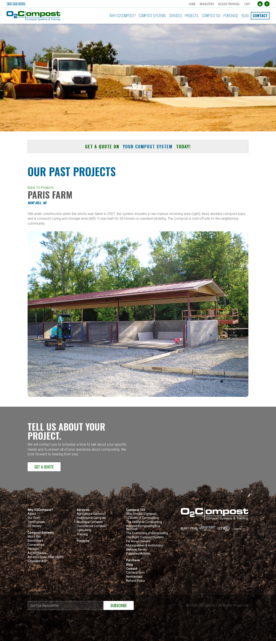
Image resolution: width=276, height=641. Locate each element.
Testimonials (36, 522)
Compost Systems (152, 15)
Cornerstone (36, 544)
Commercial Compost (92, 526)
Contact (260, 15)
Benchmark (35, 540)
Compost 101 (211, 15)
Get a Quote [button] (44, 466)
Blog (245, 15)
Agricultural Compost (91, 513)
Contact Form (135, 572)
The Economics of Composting (147, 533)
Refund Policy (135, 580)
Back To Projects (41, 187)
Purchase (230, 15)
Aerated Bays (37, 553)
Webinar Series (136, 549)
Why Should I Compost (141, 513)
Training (82, 534)
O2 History (35, 526)
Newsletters (207, 4)
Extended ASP (37, 561)
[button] (46, 16)
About (32, 513)
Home (192, 4)
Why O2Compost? (122, 15)
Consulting (84, 530)
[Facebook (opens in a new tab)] (267, 3)
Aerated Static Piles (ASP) (45, 557)
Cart (247, 4)
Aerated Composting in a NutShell (143, 527)
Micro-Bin (34, 536)
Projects (191, 15)
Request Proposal (229, 4)
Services (175, 15)
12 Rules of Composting (142, 518)
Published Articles (138, 553)
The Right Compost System (145, 537)
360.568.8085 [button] (15, 3)
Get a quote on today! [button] (138, 146)
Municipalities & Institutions (144, 545)
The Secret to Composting (144, 522)
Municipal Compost (90, 522)
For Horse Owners (138, 541)
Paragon (33, 549)
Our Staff (34, 518)
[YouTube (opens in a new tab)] (260, 3)
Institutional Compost (91, 518)
